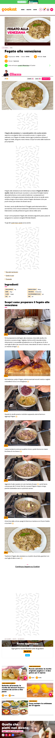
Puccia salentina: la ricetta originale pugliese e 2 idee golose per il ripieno (40, 671)
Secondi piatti (21, 639)
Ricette (29, 9)
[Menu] (51, 9)
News (22, 9)
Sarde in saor (10, 276)
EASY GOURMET (5, 47)
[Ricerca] (40, 9)
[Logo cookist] (9, 9)
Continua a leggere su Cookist (27, 567)
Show (35, 9)
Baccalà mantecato (12, 272)
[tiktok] (3, 735)
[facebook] (13, 735)
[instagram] (6, 735)
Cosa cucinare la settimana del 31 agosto (40, 705)
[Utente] (47, 9)
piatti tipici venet (16, 223)
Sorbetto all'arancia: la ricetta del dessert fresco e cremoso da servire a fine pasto (13, 689)
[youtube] (9, 735)
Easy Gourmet (8, 639)
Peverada (9, 279)
